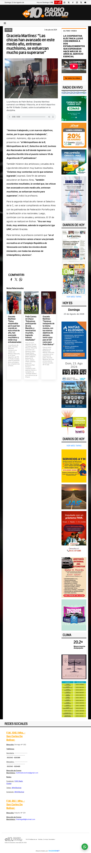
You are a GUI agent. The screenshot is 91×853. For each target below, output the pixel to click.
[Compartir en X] (16, 280)
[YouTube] (85, 2)
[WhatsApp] (64, 2)
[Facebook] (73, 2)
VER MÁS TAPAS (73, 296)
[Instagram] (77, 2)
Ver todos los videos (72, 78)
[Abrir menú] (5, 23)
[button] (52, 2)
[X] (69, 2)
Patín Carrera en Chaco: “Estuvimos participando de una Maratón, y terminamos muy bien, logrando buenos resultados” (30, 328)
